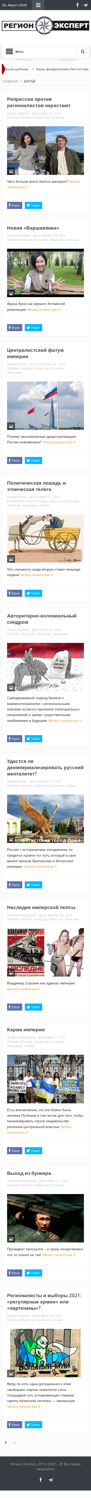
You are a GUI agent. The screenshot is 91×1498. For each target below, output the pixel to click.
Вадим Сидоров (18, 1316)
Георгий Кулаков (19, 235)
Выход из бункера (29, 1173)
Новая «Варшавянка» (33, 228)
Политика (57, 117)
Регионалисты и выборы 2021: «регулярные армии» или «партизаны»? (44, 1301)
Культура (40, 240)
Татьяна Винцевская (21, 915)
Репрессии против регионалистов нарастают (39, 102)
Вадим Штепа (17, 364)
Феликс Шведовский (21, 1037)
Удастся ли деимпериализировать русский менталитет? (45, 767)
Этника (44, 505)
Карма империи (26, 1029)
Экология (13, 505)
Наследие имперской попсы (41, 907)
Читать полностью (42, 309)
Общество (41, 117)
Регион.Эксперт (18, 113)
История (26, 117)
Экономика (15, 372)
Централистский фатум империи (35, 353)
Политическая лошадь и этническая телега (36, 486)
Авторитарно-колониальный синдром (42, 618)
